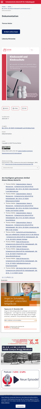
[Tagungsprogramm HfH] (20, 332)
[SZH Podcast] (20, 388)
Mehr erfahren (5, 403)
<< (2, 277)
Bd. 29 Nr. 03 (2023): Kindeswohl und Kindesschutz (16, 8)
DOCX (6, 108)
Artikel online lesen (11, 32)
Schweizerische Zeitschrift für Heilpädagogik (20, 2)
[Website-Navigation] (2, 2)
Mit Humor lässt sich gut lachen (26, 268)
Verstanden (20, 406)
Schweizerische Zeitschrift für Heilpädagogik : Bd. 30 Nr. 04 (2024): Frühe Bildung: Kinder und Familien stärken (22, 208)
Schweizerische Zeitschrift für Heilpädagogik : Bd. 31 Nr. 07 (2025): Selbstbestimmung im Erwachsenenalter (21, 263)
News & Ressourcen (22, 242)
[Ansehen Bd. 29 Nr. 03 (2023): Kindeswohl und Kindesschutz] (20, 100)
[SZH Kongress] (20, 364)
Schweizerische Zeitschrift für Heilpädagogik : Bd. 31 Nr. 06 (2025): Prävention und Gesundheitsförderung (21, 253)
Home (3, 6)
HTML (16, 108)
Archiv (9, 6)
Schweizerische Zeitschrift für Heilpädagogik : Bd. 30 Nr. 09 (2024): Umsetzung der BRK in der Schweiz (22, 227)
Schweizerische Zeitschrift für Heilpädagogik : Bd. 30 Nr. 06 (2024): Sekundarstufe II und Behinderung (22, 189)
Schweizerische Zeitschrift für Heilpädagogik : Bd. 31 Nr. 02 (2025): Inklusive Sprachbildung (20, 217)
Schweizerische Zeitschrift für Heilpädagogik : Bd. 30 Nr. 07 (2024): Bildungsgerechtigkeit (19, 198)
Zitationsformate (8, 168)
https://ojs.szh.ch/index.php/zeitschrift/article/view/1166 (19, 164)
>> (12, 277)
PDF (25, 108)
